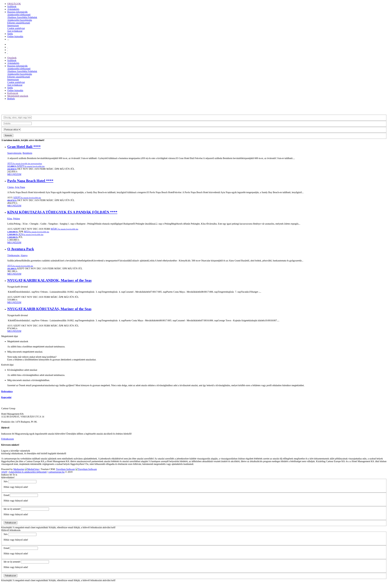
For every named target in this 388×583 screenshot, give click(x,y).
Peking (16, 218)
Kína (9, 218)
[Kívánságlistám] (7, 47)
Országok (12, 57)
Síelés (10, 33)
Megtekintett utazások (17, 96)
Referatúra (7, 391)
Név (6, 481)
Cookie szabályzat (16, 28)
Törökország (13, 255)
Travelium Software (65, 469)
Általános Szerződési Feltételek (22, 17)
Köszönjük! (6, 527)
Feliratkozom (7, 439)
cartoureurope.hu (56, 472)
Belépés (11, 98)
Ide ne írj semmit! (12, 509)
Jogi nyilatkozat (14, 31)
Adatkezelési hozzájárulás (19, 20)
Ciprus (10, 187)
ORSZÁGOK (14, 3)
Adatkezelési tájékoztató (18, 14)
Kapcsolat (6, 397)
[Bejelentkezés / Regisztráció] (7, 52)
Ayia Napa (20, 187)
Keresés (8, 135)
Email (6, 495)
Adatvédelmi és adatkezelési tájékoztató (28, 472)
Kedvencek (12, 93)
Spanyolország (14, 153)
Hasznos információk (17, 12)
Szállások (11, 6)
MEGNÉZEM (14, 174)
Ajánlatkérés (13, 9)
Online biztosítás (15, 36)
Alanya (23, 255)
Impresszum (13, 25)
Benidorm (27, 153)
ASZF (4, 472)
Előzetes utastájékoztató (18, 23)
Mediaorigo (18, 469)
